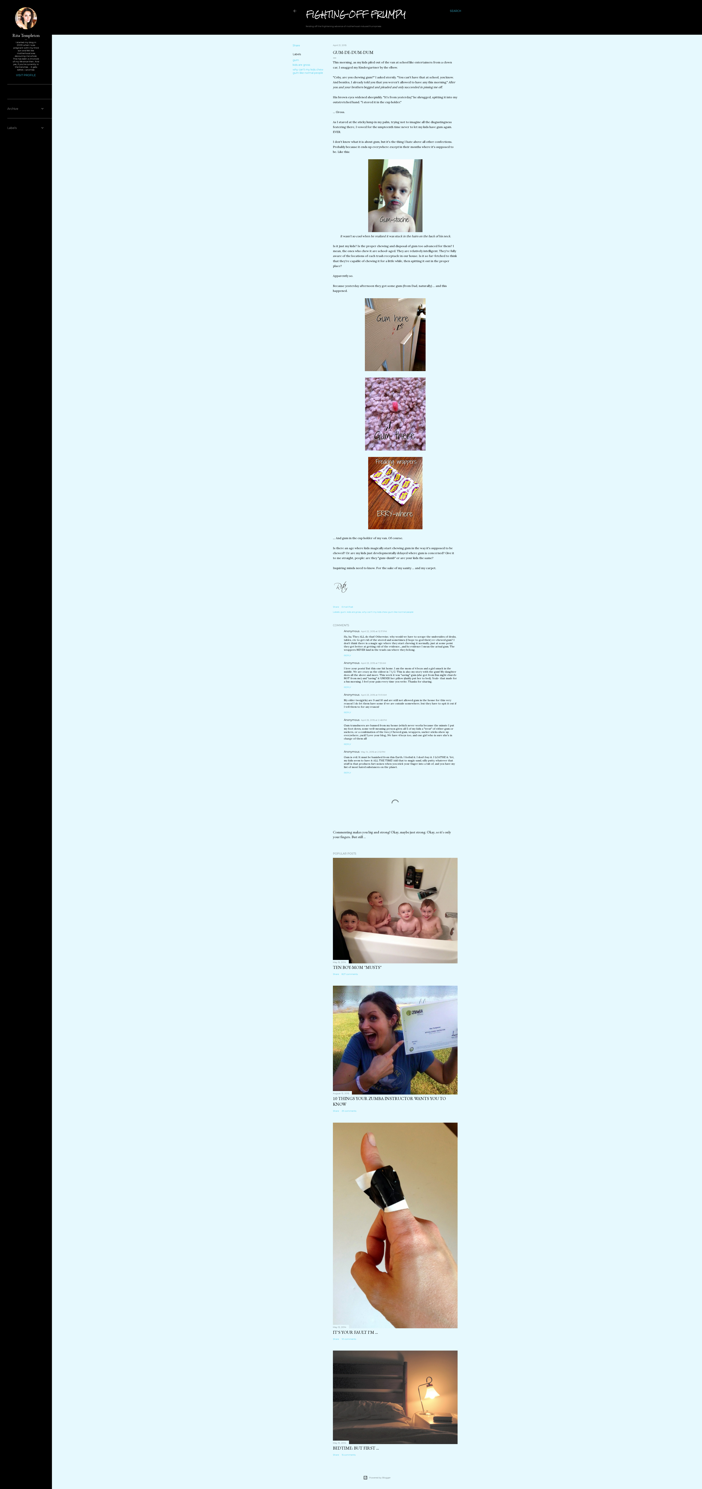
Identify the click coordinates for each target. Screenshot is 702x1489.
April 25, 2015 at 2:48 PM (374, 720)
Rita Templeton (26, 35)
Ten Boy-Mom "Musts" (357, 967)
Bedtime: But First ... (356, 1448)
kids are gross (301, 64)
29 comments (349, 1110)
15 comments (349, 1454)
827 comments (350, 974)
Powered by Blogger (380, 1477)
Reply (347, 655)
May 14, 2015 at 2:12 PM (373, 751)
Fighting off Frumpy (356, 14)
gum (296, 60)
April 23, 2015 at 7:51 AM (373, 663)
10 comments (349, 1339)
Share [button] (296, 45)
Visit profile (26, 75)
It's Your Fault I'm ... (355, 1332)
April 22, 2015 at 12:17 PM (374, 631)
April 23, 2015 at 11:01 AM (374, 694)
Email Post (347, 606)
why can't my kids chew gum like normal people (308, 71)
